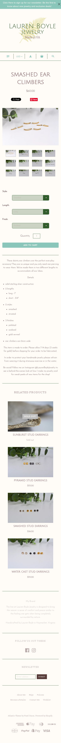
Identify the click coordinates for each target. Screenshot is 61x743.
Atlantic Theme (14, 716)
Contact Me (35, 700)
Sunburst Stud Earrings (30, 434)
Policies (40, 695)
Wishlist (47, 700)
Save (35, 99)
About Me (21, 695)
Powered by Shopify (44, 716)
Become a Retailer (18, 700)
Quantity (25, 236)
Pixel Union (29, 716)
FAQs (31, 695)
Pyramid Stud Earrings (30, 480)
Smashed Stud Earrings (30, 526)
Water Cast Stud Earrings (30, 571)
